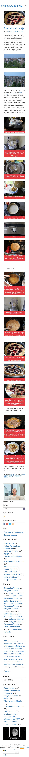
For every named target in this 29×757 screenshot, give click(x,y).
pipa (22, 654)
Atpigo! (6, 553)
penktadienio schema (12, 653)
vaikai (9, 664)
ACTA (5, 641)
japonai (5, 648)
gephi (5, 646)
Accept (23, 747)
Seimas (20, 659)
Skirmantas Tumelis (11, 5)
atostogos (14, 641)
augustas (18, 641)
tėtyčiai (5, 664)
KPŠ (10, 651)
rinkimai (17, 656)
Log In (4, 754)
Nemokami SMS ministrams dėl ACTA (12, 573)
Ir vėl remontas (9, 566)
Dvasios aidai (9, 543)
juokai (9, 648)
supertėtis (15, 662)
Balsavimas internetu (12, 626)
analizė (10, 641)
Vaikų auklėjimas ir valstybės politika (11, 578)
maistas (20, 475)
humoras (13, 646)
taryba (20, 662)
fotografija (20, 643)
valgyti (13, 476)
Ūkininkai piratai (10, 569)
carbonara (6, 475)
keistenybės (19, 649)
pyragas (10, 476)
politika (7, 656)
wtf (15, 667)
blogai (11, 643)
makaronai (6, 476)
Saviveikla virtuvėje (14, 28)
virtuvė (14, 474)
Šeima (11, 474)
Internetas (18, 646)
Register (5, 755)
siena (5, 661)
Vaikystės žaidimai (11, 551)
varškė (17, 664)
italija (24, 646)
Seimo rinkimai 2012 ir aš (14, 561)
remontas (12, 656)
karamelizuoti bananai (13, 475)
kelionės (6, 651)
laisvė (13, 651)
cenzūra (15, 643)
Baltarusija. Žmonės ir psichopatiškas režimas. (13, 602)
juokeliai (13, 648)
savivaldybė (7, 659)
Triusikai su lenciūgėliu (13, 556)
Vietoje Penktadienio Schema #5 (12, 547)
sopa (8, 661)
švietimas (22, 667)
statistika (11, 661)
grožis (9, 646)
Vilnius (21, 664)
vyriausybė (11, 667)
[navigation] (14, 752)
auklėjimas (6, 643)
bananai (23, 474)
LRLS (16, 651)
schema (14, 659)
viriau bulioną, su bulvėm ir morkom (13, 93)
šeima (18, 667)
